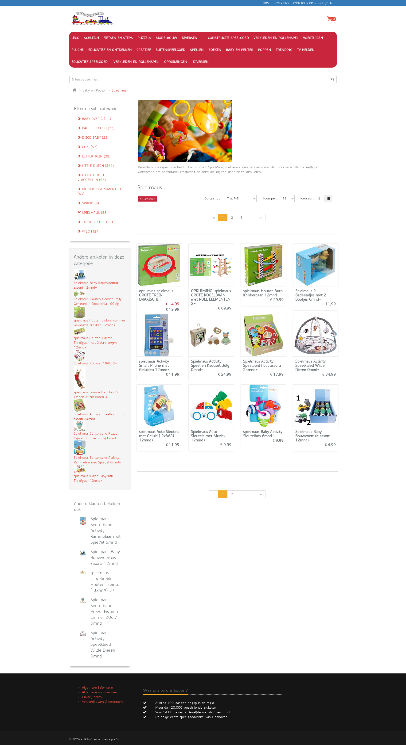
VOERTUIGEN (313, 38)
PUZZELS (144, 38)
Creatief (144, 50)
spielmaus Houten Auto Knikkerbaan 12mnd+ (263, 293)
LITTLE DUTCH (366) (97, 166)
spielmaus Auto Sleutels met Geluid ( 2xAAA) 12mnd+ (159, 436)
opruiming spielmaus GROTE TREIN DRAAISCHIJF (156, 295)
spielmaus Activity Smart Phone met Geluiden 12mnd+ (154, 365)
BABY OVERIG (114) (97, 119)
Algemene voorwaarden (99, 692)
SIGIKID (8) (90, 203)
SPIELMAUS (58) (94, 212)
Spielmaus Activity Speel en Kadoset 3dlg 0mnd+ (210, 365)
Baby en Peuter (239, 50)
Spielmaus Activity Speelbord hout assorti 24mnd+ (262, 365)
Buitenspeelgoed (170, 50)
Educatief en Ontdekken (110, 50)
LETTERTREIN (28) (95, 156)
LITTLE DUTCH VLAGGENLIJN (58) (92, 177)
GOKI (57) (89, 147)
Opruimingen (175, 62)
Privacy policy (92, 697)
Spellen (197, 50)
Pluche (77, 50)
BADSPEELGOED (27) (97, 128)
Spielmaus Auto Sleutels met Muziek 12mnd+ (208, 436)
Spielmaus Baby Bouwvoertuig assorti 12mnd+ (312, 436)
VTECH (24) (90, 231)
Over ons (282, 3)
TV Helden (306, 50)
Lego (75, 38)
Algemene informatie (97, 687)
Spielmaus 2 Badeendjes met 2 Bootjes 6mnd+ (310, 295)
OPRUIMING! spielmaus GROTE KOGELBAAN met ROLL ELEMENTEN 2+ (211, 297)
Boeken (214, 50)
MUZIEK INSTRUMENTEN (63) (99, 191)
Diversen (201, 62)
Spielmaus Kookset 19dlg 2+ (95, 363)
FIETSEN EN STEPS (118, 38)
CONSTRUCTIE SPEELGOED (228, 38)
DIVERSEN (189, 38)
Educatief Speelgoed (89, 62)
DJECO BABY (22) (95, 137)
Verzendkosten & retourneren (103, 701)
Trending (284, 50)
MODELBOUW (166, 38)
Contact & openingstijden (312, 3)
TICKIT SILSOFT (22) (97, 222)
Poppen (264, 50)
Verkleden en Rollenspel (135, 62)
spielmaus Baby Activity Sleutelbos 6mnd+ (262, 433)
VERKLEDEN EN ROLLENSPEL (276, 38)
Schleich (91, 38)
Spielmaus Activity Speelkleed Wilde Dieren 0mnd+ (310, 365)
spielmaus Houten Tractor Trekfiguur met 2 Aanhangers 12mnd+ (95, 342)
